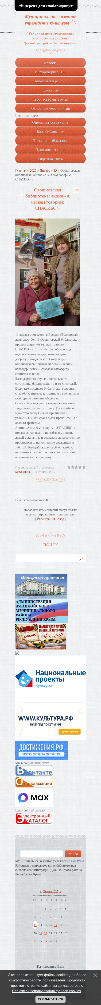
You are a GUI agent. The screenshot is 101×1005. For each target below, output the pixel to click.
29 (45, 941)
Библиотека (23, 471)
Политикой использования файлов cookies (46, 991)
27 (35, 941)
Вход (60, 518)
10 (55, 917)
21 (40, 933)
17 (55, 925)
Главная (20, 170)
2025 (33, 170)
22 (45, 933)
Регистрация (46, 518)
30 (50, 941)
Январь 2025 (50, 891)
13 (55, 170)
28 (40, 941)
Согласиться (50, 999)
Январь (45, 170)
